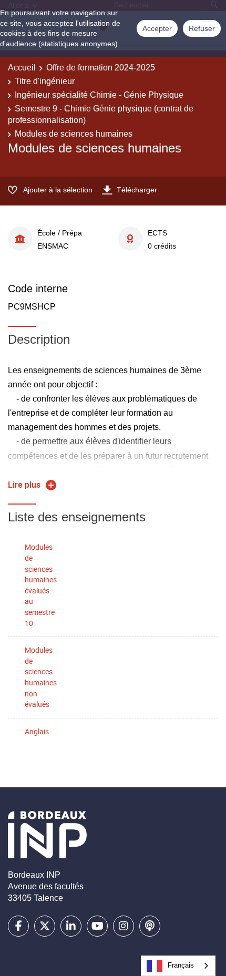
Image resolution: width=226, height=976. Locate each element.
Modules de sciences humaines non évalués (41, 677)
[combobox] (178, 966)
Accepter (157, 28)
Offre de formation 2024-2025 (100, 67)
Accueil (22, 67)
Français (181, 965)
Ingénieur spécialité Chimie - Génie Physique (99, 94)
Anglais (37, 731)
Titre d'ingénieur (45, 81)
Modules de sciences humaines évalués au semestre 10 (41, 585)
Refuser (202, 28)
